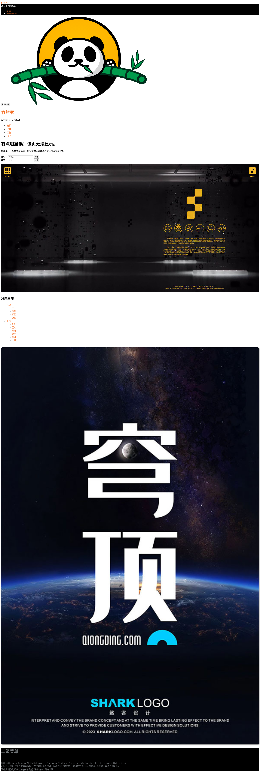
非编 (14, 340)
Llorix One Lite (85, 763)
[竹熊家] (79, 104)
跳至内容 (5, 3)
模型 (14, 314)
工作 (8, 321)
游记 (14, 318)
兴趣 (8, 305)
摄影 (14, 311)
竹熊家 (7, 112)
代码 (14, 324)
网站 (14, 331)
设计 (14, 337)
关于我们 (28, 769)
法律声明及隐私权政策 (12, 769)
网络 (14, 334)
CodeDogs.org (119, 763)
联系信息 (38, 769)
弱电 (14, 327)
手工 (14, 308)
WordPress (62, 763)
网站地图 (49, 769)
